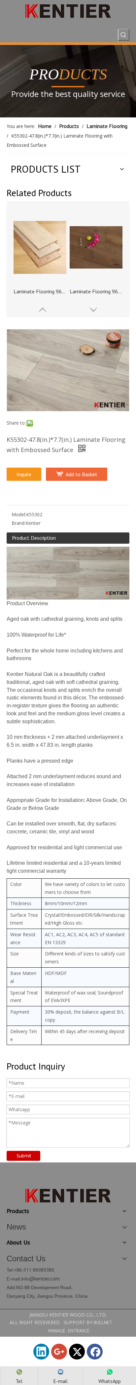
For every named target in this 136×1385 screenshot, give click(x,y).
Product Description (34, 537)
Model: (19, 514)
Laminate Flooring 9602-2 (96, 291)
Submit (24, 1156)
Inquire (24, 474)
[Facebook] (95, 1352)
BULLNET (103, 1322)
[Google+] (59, 1352)
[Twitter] (77, 1352)
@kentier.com (44, 1278)
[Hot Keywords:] (123, 35)
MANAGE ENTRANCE (68, 1331)
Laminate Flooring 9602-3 (40, 291)
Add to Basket (81, 474)
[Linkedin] (41, 1352)
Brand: (18, 523)
